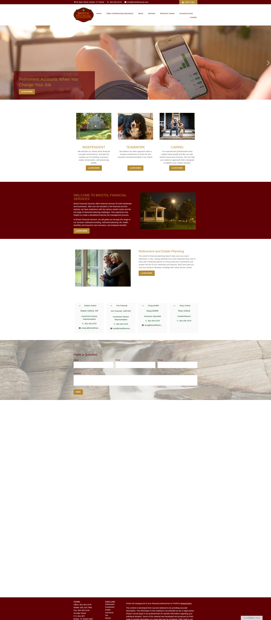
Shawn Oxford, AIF (89, 311)
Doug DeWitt (152, 311)
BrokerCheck (185, 603)
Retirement (109, 604)
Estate (108, 610)
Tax (106, 615)
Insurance (109, 613)
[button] (98, 13)
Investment (109, 607)
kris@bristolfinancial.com (137, 2)
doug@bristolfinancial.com (154, 325)
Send (78, 392)
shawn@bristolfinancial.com (91, 328)
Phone (160, 360)
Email (118, 360)
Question (77, 373)
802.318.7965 (86, 607)
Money (108, 618)
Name (76, 360)
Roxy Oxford (184, 311)
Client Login (190, 2)
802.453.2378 (116, 2)
